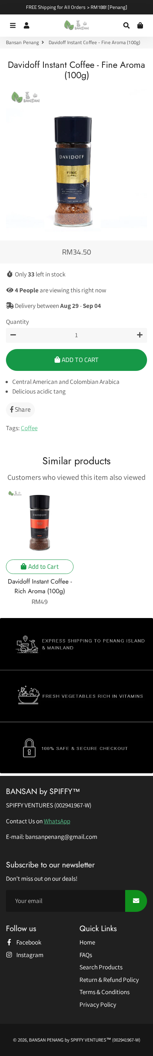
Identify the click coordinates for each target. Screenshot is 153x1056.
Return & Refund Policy (109, 980)
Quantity (17, 322)
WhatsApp (57, 821)
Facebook (28, 942)
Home (87, 942)
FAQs (85, 955)
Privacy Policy (97, 1004)
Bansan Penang (22, 42)
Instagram (29, 955)
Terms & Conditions (104, 992)
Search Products (101, 967)
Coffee (29, 428)
